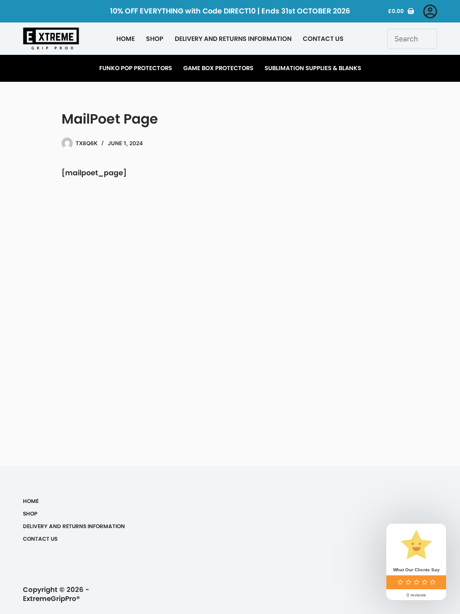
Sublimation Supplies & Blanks (313, 68)
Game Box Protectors (218, 68)
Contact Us (323, 38)
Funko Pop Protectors (135, 68)
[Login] (430, 11)
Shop (155, 38)
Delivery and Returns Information (233, 38)
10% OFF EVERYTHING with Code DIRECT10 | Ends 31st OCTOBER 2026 (230, 11)
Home (125, 38)
